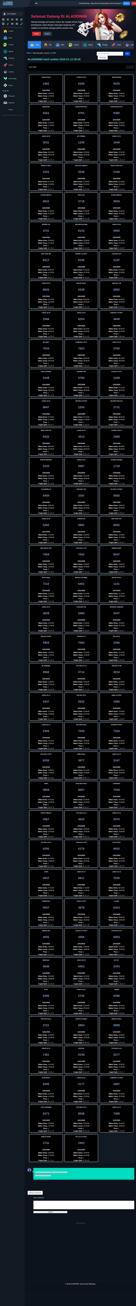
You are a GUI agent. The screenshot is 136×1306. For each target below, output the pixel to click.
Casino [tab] (76, 45)
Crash (11, 65)
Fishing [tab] (104, 45)
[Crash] (116, 47)
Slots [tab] (62, 45)
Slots (10, 38)
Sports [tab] (90, 45)
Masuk (126, 3)
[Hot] (47, 47)
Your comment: (38, 1198)
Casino (11, 44)
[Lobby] (35, 47)
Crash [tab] (119, 45)
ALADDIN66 (130, 67)
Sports (11, 51)
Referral (11, 103)
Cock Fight (13, 78)
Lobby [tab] (37, 45)
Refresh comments (35, 1193)
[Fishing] (102, 47)
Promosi (12, 96)
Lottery (11, 72)
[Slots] (59, 47)
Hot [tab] (50, 45)
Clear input (102, 57)
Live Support (11, 14)
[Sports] (88, 47)
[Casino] (73, 47)
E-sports (6, 91)
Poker (11, 85)
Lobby (11, 31)
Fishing (11, 58)
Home (29, 53)
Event (11, 109)
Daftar (36, 34)
